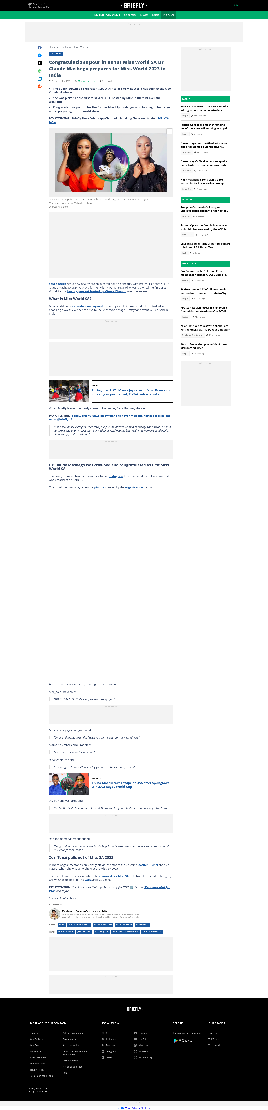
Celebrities (130, 15)
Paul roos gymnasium (126, 931)
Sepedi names (66, 931)
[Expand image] (169, 131)
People (185, 115)
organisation (134, 487)
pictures (100, 487)
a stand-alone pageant (87, 306)
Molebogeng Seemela (87, 81)
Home (52, 47)
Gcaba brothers (152, 931)
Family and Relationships (192, 335)
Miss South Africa (79, 924)
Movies (144, 15)
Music (155, 15)
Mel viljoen (102, 931)
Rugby (184, 253)
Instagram (116, 476)
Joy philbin (84, 931)
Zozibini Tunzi (148, 865)
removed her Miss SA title (117, 876)
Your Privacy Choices (137, 1108)
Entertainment (107, 15)
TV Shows (168, 15)
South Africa (57, 284)
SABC (88, 880)
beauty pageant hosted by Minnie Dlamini (96, 291)
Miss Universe (124, 924)
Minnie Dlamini (103, 924)
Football (185, 317)
